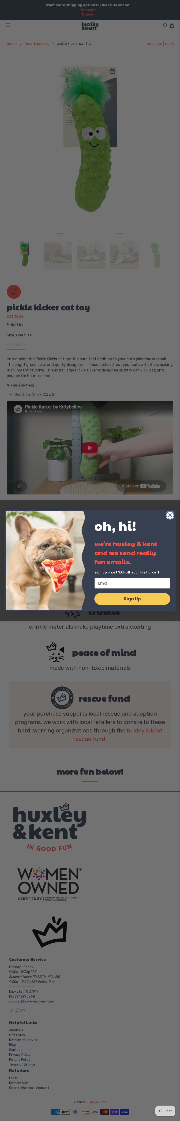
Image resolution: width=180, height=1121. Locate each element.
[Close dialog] (170, 515)
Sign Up (132, 599)
